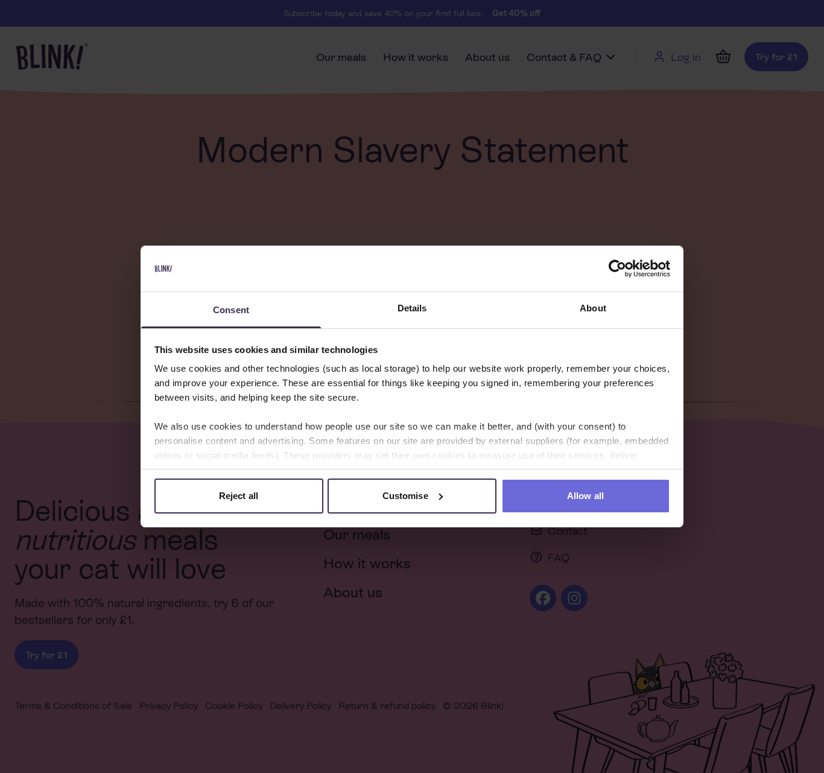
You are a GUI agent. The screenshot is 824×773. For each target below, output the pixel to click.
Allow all (585, 496)
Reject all (238, 496)
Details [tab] (412, 308)
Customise (405, 496)
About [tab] (593, 308)
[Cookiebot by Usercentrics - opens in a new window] (617, 268)
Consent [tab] (231, 310)
